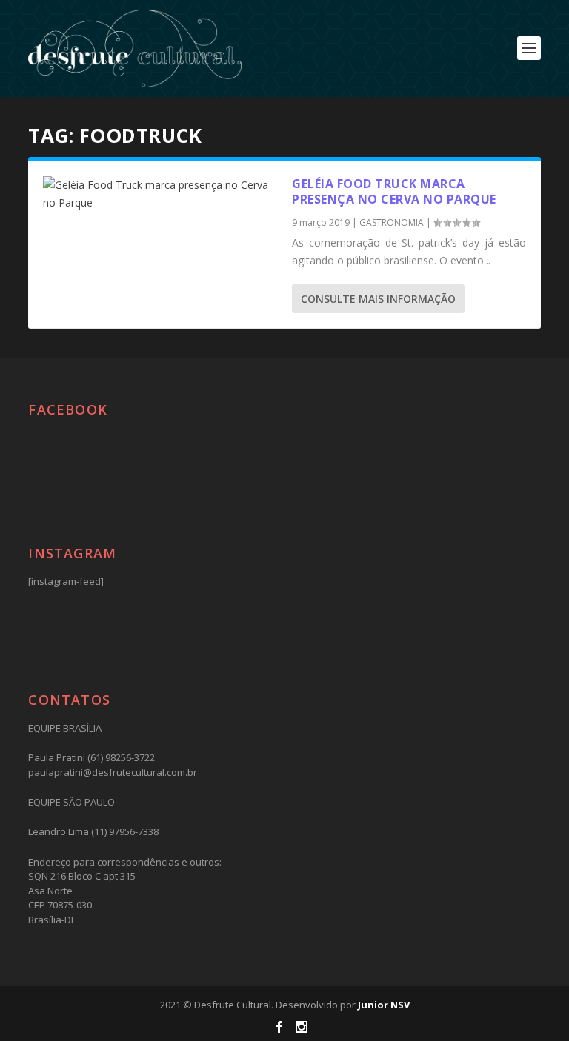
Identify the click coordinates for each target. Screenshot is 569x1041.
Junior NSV (384, 1004)
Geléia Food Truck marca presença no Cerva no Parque (394, 191)
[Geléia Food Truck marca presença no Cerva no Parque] (160, 194)
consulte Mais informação (378, 299)
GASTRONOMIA (391, 222)
